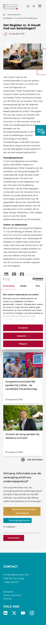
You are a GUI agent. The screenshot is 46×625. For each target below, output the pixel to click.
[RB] (10, 7)
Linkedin (5, 613)
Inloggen (35, 6)
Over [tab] (38, 286)
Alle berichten (35, 459)
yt (23, 613)
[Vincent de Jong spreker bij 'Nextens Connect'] (23, 418)
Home (4, 15)
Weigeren (23, 344)
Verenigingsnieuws (19, 520)
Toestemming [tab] (8, 286)
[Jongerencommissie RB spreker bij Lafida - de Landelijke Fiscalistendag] (23, 365)
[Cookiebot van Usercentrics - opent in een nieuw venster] (32, 279)
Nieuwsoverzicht (14, 15)
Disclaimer (8, 592)
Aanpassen (21, 336)
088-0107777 (12, 582)
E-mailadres (9, 527)
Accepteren (23, 328)
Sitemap (7, 599)
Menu (40, 6)
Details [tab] (23, 286)
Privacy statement (12, 595)
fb (32, 613)
